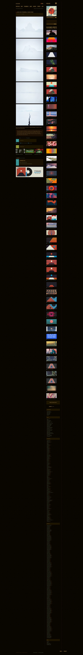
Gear (47, 465)
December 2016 (49, 546)
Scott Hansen (48, 411)
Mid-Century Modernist (50, 432)
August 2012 (48, 585)
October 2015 (48, 556)
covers (48, 453)
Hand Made (48, 469)
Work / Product (63, 651)
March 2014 (48, 571)
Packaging (48, 489)
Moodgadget (48, 434)
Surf (47, 509)
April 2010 (48, 607)
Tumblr (48, 511)
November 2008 (49, 620)
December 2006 (49, 636)
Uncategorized (49, 514)
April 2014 (48, 570)
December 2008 (49, 619)
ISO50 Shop (48, 426)
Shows (48, 505)
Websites (48, 519)
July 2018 (48, 532)
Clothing (48, 450)
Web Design (48, 518)
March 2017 (48, 544)
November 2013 (49, 574)
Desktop (48, 457)
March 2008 (48, 626)
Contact (34, 6)
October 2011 (48, 593)
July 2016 (48, 550)
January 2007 (48, 635)
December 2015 (49, 555)
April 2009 (48, 616)
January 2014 (48, 572)
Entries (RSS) (35, 652)
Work (47, 520)
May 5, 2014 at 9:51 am (23, 162)
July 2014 (48, 568)
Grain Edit (48, 422)
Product (48, 496)
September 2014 (49, 566)
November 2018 (49, 530)
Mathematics (48, 483)
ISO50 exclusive (49, 478)
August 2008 (48, 622)
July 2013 (48, 577)
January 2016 (48, 554)
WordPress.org (49, 644)
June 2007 (48, 631)
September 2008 (49, 621)
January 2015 (48, 563)
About (31, 6)
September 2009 (49, 612)
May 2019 (48, 528)
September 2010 (49, 603)
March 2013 (48, 580)
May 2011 (48, 597)
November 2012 (49, 583)
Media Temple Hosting (51, 406)
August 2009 (48, 613)
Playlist (51, 3)
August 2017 (48, 540)
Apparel (48, 444)
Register (48, 641)
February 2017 (49, 545)
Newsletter (48, 488)
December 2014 (49, 564)
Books (48, 447)
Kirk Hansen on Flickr (49, 429)
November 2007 (49, 629)
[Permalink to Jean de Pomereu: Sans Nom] (24, 12)
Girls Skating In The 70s (19, 8)
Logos (47, 481)
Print (47, 494)
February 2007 (49, 634)
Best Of (48, 445)
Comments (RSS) (40, 652)
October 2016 (48, 548)
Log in (47, 642)
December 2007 (49, 628)
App (47, 443)
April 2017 (48, 543)
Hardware (48, 470)
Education (48, 458)
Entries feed (48, 643)
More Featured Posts (53, 402)
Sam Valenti (48, 414)
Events (48, 459)
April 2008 (48, 625)
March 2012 (48, 589)
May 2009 (48, 615)
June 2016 (48, 551)
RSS (42, 3)
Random (48, 499)
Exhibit (48, 460)
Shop (22, 6)
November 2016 (49, 547)
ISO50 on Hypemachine (50, 423)
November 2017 (49, 538)
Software (48, 506)
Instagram (48, 473)
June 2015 (48, 559)
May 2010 (48, 606)
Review (48, 502)
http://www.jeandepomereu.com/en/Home (26, 163)
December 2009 (49, 610)
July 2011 (48, 595)
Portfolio (18, 6)
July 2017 (48, 541)
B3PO (47, 419)
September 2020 (49, 525)
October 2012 (48, 584)
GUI (47, 468)
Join (42, 6)
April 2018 (48, 534)
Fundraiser (48, 463)
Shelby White (48, 413)
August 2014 (48, 567)
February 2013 (49, 581)
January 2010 (48, 609)
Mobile (48, 485)
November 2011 (49, 592)
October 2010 (48, 602)
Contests (48, 452)
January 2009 (48, 618)
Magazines (48, 482)
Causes (48, 449)
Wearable (48, 517)
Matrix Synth (48, 431)
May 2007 (48, 632)
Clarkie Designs (49, 420)
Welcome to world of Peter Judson (38, 8)
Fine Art (48, 462)
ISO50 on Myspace (49, 424)
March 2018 (48, 535)
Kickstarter (48, 479)
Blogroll (48, 446)
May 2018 (48, 533)
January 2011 (48, 600)
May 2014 (48, 569)
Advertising (48, 440)
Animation (48, 442)
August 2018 (48, 531)
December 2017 (49, 537)
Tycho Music (26, 6)
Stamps (48, 507)
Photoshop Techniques (50, 492)
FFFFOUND (48, 421)
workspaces (48, 521)
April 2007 (48, 633)
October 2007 (48, 630)
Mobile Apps (48, 486)
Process (48, 495)
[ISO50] (19, 3)
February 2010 (49, 608)
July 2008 (48, 623)
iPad (47, 476)
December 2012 (49, 582)
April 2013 (48, 579)
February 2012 (49, 590)
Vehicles (48, 515)
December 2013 (49, 573)
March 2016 (48, 553)
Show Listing (48, 504)
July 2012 (48, 586)
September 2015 (49, 557)
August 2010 (48, 604)
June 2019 (48, 527)
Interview (48, 475)
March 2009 (48, 617)
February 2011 (49, 599)
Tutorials (48, 512)
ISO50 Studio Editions (49, 427)
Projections (48, 498)
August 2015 (48, 558)
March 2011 (48, 598)
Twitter (38, 6)
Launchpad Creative (49, 430)
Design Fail (48, 455)
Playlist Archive (51, 17)
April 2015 (48, 561)
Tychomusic (48, 436)
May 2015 (48, 560)
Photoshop (48, 491)
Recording (48, 501)
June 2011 (48, 596)
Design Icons (48, 456)
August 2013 (48, 576)
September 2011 (49, 594)
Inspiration (48, 472)
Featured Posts (51, 27)
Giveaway (48, 466)
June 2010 (48, 605)
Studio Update (49, 508)
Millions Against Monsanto (50, 433)
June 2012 (48, 587)
